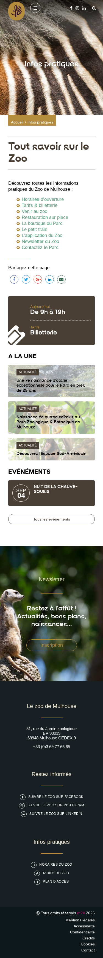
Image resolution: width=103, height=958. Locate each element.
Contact (88, 950)
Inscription (51, 645)
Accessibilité (84, 926)
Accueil (17, 122)
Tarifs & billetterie (39, 205)
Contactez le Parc (40, 247)
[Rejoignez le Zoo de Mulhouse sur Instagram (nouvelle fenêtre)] (77, 8)
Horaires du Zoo (55, 864)
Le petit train (34, 229)
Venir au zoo (34, 211)
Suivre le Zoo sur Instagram (55, 805)
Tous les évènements (51, 519)
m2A (81, 913)
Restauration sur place (45, 217)
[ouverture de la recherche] (92, 8)
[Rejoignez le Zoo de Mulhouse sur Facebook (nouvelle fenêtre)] (71, 8)
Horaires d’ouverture (43, 199)
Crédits (88, 938)
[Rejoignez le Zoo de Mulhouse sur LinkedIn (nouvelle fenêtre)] (84, 8)
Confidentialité (82, 932)
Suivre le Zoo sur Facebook (55, 797)
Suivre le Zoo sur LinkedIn (55, 814)
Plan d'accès (56, 881)
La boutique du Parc (42, 223)
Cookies (88, 944)
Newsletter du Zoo (40, 241)
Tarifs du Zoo (56, 873)
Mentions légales (80, 920)
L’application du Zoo (42, 235)
